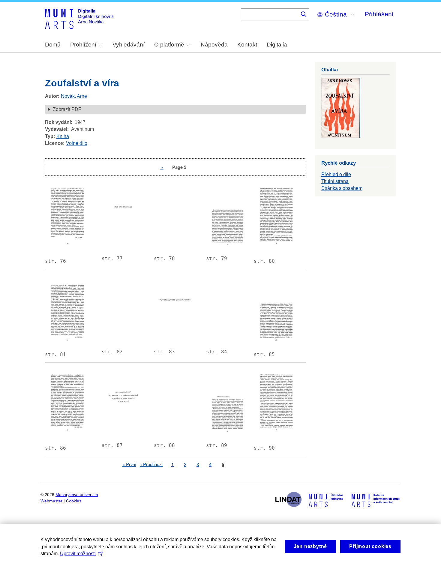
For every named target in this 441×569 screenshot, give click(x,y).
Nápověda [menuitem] (214, 44)
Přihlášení (379, 13)
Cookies (73, 501)
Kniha (62, 136)
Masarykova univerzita (77, 495)
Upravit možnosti (78, 553)
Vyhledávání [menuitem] (128, 44)
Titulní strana (335, 181)
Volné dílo (76, 143)
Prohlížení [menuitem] (83, 44)
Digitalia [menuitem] (277, 44)
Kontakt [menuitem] (247, 44)
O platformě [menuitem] (169, 44)
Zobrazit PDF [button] (67, 109)
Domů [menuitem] (53, 44)
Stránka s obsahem (341, 188)
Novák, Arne (74, 96)
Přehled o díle (336, 174)
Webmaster (51, 501)
